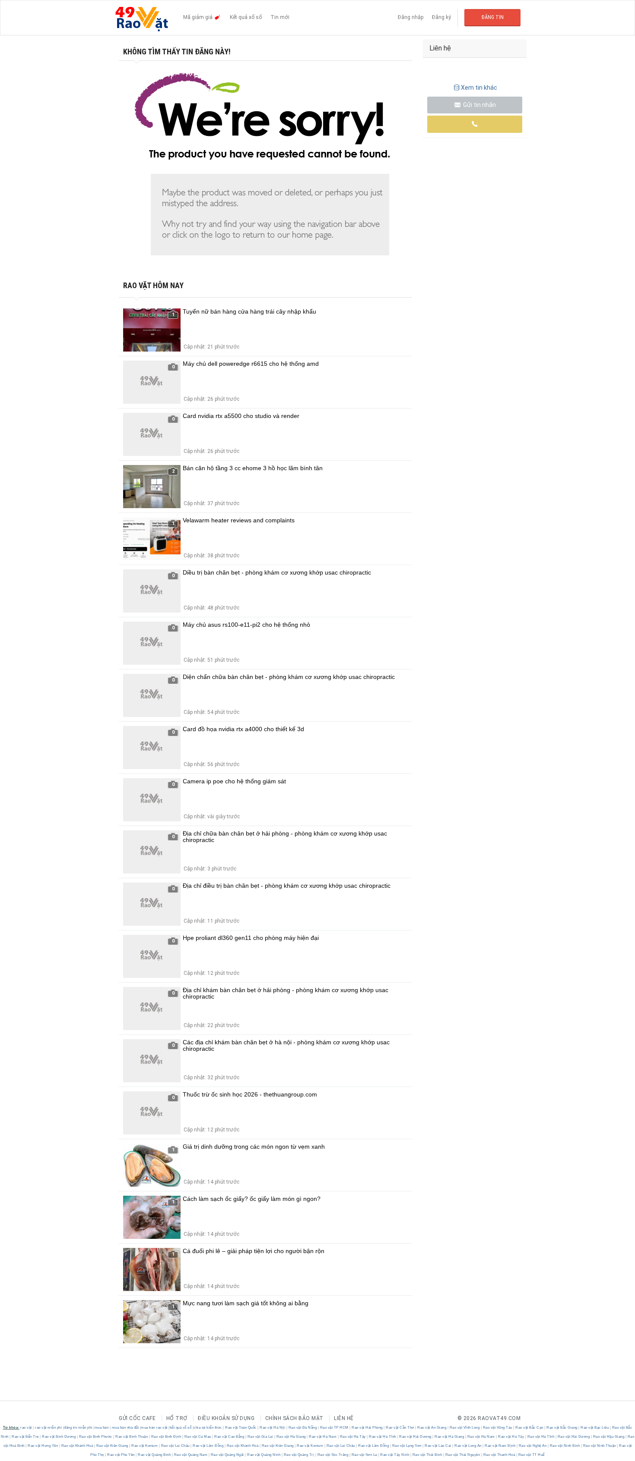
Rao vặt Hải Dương (415, 1437)
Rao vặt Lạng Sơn (406, 1446)
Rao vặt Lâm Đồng (208, 1446)
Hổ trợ (176, 1418)
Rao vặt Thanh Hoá (499, 1455)
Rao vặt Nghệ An (533, 1446)
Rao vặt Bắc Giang (562, 1428)
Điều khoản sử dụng (226, 1418)
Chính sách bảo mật (294, 1418)
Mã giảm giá (198, 17)
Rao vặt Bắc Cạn (529, 1428)
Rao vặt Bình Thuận (131, 1437)
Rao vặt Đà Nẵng (302, 1428)
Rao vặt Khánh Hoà (77, 1446)
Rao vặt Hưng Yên (43, 1446)
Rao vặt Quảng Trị (299, 1455)
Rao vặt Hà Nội (272, 1428)
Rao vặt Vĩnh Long (464, 1428)
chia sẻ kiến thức (208, 1428)
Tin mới (279, 17)
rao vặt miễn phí (48, 1428)
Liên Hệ (344, 1418)
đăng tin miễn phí (78, 1428)
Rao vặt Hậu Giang (608, 1437)
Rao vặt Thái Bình (427, 1455)
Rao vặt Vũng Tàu (497, 1428)
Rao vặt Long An (468, 1446)
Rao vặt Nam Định (500, 1446)
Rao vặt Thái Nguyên (462, 1455)
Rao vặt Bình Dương (59, 1437)
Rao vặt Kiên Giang (112, 1446)
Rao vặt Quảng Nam (191, 1455)
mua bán (102, 1428)
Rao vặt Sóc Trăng (332, 1455)
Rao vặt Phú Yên (121, 1455)
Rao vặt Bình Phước (95, 1437)
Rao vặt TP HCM (334, 1428)
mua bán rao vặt (154, 1428)
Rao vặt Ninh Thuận (599, 1446)
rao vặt (26, 1428)
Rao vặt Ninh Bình (565, 1446)
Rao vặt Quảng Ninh (264, 1455)
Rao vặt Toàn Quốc (241, 1428)
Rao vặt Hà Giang (291, 1437)
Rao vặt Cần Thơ (400, 1428)
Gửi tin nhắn (479, 104)
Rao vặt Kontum (144, 1446)
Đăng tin (493, 17)
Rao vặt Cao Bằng (229, 1437)
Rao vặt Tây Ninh (394, 1455)
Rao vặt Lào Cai (438, 1446)
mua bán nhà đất (125, 1428)
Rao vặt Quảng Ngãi (227, 1455)
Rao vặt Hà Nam (323, 1437)
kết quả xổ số (181, 1428)
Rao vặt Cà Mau (197, 1437)
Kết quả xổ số (246, 17)
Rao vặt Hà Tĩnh (382, 1437)
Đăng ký (441, 17)
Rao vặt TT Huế (531, 1455)
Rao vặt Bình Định (166, 1437)
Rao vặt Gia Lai (260, 1437)
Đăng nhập (410, 17)
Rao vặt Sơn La (364, 1455)
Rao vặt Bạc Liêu (595, 1428)
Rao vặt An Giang (432, 1428)
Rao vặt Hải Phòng (367, 1428)
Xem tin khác (479, 87)
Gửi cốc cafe (137, 1418)
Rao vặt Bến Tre (25, 1437)
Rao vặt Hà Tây (353, 1437)
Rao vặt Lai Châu (175, 1446)
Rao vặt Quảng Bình (154, 1455)
